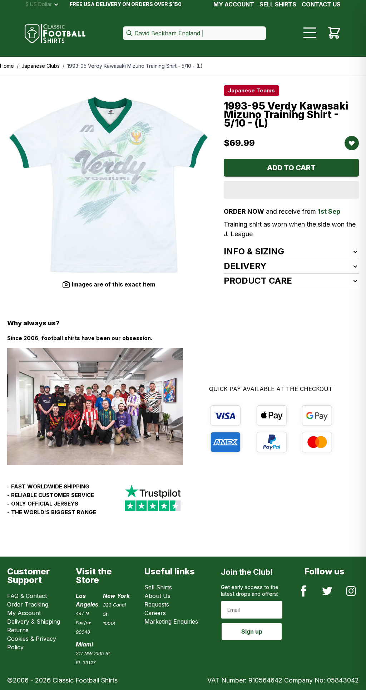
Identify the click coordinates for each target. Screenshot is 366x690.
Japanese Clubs (40, 66)
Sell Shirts (158, 587)
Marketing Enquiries (171, 621)
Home (7, 66)
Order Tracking (27, 604)
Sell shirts (277, 4)
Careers (155, 613)
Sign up (251, 631)
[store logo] (55, 33)
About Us (157, 595)
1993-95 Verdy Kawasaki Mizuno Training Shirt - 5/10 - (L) (135, 66)
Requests (156, 604)
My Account (233, 4)
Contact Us (321, 4)
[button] (194, 33)
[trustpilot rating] (152, 502)
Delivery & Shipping (33, 621)
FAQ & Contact (27, 595)
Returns (18, 630)
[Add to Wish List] (352, 143)
